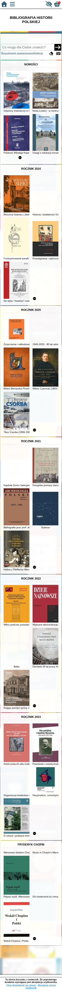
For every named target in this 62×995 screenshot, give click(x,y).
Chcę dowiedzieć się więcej (21, 985)
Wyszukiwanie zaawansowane (17, 53)
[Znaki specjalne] (58, 53)
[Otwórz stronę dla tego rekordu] (17, 90)
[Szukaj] (57, 47)
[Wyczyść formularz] (51, 53)
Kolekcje (38, 53)
